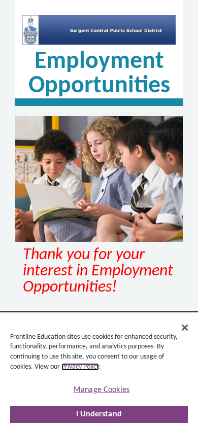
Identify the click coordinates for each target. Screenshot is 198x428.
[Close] (185, 327)
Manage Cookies (101, 390)
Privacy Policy (80, 367)
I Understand (99, 414)
